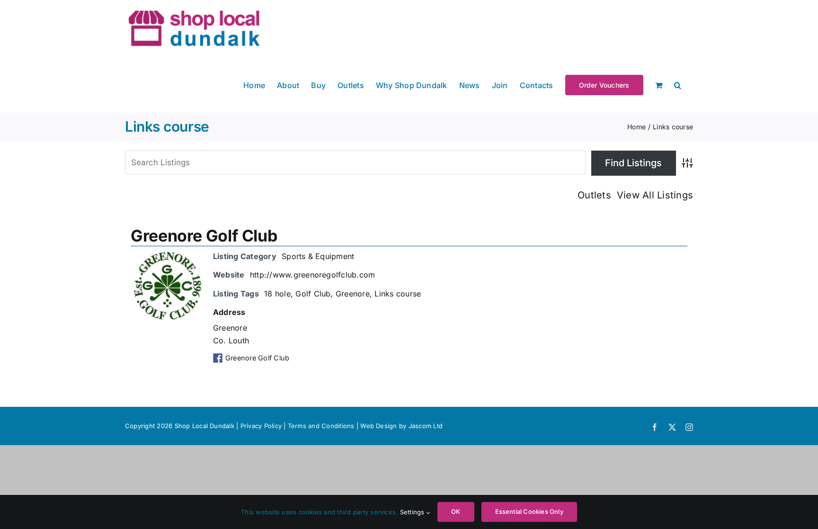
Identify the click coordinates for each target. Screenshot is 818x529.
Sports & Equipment (318, 256)
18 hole (277, 293)
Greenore (353, 293)
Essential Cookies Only (529, 511)
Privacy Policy (261, 426)
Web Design (378, 426)
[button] (677, 84)
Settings (413, 512)
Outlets (594, 195)
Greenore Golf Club (204, 235)
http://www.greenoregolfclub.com (312, 274)
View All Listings (655, 195)
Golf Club (312, 293)
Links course (397, 293)
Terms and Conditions (322, 426)
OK (455, 511)
